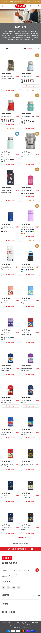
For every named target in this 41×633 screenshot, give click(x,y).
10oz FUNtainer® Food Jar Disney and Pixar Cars (7, 401)
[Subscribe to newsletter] (37, 570)
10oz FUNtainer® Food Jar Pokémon (27, 528)
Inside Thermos (8, 611)
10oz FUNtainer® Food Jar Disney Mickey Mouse (7, 465)
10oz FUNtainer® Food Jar (27, 190)
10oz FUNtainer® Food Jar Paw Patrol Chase (7, 369)
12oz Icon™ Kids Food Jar (27, 267)
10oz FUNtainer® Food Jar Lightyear (7, 528)
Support (5, 595)
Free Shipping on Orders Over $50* (27, 2)
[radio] (22, 79)
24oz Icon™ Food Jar (6, 116)
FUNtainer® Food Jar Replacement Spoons (6, 268)
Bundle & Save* (7, 2)
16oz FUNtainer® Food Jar (27, 227)
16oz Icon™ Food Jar (26, 76)
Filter (7, 48)
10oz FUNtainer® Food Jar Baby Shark (27, 433)
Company (5, 603)
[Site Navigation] (3, 6)
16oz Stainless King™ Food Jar (27, 117)
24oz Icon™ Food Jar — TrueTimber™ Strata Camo (7, 77)
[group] (20, 549)
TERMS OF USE (25, 627)
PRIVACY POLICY (15, 627)
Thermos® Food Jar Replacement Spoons (6, 191)
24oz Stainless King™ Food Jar (7, 155)
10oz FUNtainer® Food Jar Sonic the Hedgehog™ (27, 333)
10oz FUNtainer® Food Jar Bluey (27, 302)
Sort (24, 49)
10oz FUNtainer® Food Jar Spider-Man (27, 401)
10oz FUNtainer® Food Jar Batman (27, 465)
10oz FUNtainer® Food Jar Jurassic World (7, 497)
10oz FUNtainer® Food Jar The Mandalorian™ (27, 497)
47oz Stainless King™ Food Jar (27, 155)
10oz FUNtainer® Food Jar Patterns (7, 333)
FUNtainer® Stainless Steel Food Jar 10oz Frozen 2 (27, 369)
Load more (22, 537)
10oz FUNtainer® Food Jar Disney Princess (7, 302)
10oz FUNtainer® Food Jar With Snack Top (7, 228)
